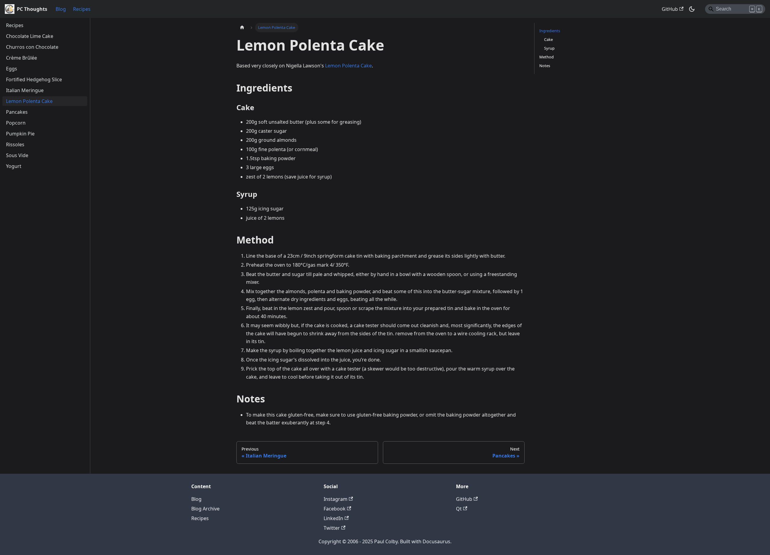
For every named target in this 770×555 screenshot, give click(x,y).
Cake (548, 39)
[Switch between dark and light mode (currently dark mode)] (692, 9)
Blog (61, 9)
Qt (459, 508)
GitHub (670, 9)
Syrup (549, 48)
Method (546, 57)
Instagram (335, 499)
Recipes (82, 9)
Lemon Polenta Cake (348, 65)
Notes (544, 65)
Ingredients (549, 30)
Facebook (335, 508)
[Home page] (242, 27)
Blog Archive (205, 508)
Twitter (332, 528)
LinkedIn (333, 518)
